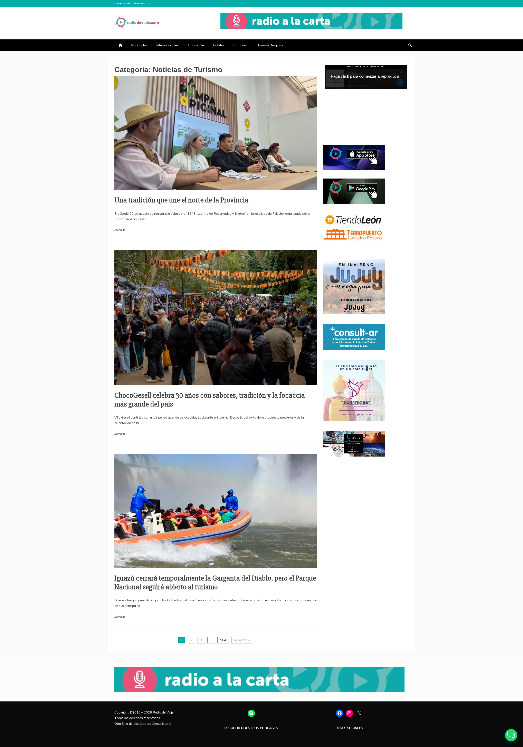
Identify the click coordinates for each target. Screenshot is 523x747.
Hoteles (218, 45)
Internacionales (167, 45)
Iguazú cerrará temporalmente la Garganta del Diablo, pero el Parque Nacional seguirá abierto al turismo (215, 583)
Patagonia (240, 45)
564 (223, 640)
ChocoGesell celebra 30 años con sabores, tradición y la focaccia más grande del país (209, 400)
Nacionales (139, 45)
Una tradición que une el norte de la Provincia (181, 200)
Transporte (196, 45)
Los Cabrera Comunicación (152, 723)
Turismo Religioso (270, 45)
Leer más (119, 230)
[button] (511, 735)
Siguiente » (242, 640)
